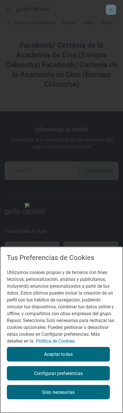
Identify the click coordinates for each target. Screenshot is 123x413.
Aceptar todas (58, 354)
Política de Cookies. (56, 341)
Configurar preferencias (58, 373)
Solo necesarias (58, 392)
